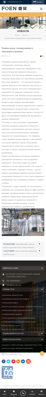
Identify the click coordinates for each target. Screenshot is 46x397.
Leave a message (23, 393)
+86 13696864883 (13, 281)
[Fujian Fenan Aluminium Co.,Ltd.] (23, 8)
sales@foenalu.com (14, 2)
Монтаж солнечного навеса (11, 325)
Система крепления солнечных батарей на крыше (18, 318)
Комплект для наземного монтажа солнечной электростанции (22, 306)
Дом (17, 35)
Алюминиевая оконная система (12, 295)
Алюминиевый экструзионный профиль (15, 299)
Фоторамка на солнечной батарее (13, 329)
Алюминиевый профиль (10, 302)
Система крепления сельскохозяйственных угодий (18, 322)
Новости (25, 35)
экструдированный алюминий (12, 314)
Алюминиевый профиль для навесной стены (17, 310)
